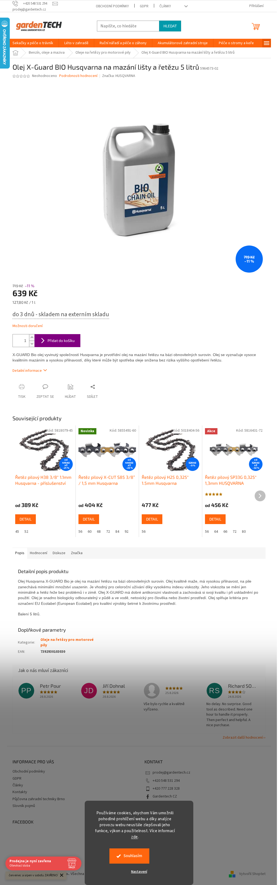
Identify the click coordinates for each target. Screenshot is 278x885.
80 (244, 531)
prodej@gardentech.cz (171, 772)
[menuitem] (33, 43)
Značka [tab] (77, 553)
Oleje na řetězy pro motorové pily (67, 642)
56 (80, 531)
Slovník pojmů (23, 806)
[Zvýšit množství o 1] (31, 337)
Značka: (118, 76)
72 (108, 531)
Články (165, 6)
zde (134, 837)
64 (216, 531)
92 (126, 531)
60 (89, 531)
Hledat (170, 26)
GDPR (144, 6)
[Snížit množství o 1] (31, 344)
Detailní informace (27, 370)
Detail (25, 519)
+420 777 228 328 (166, 788)
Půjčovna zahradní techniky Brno (38, 799)
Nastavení (139, 871)
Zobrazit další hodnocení (243, 737)
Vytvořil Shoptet (252, 874)
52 (26, 531)
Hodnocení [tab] (38, 553)
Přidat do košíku (61, 340)
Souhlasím (133, 856)
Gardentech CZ (165, 796)
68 (99, 531)
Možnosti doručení (27, 326)
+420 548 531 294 (166, 780)
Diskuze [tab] (59, 553)
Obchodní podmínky (112, 6)
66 (225, 531)
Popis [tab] (19, 553)
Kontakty (19, 792)
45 (17, 531)
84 (117, 531)
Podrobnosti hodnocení (78, 76)
